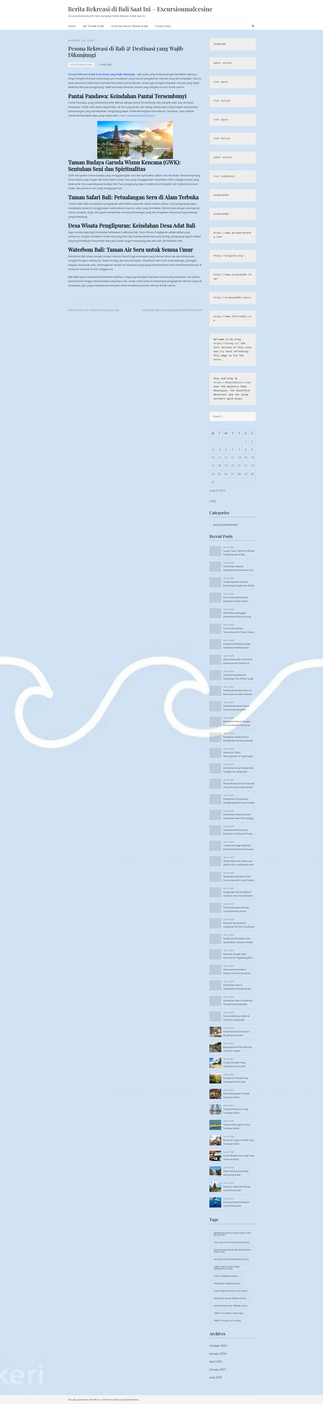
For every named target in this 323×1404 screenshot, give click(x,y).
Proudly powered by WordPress (84, 1399)
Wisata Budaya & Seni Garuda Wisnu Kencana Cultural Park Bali (238, 785)
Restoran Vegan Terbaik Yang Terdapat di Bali (238, 1142)
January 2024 (217, 1353)
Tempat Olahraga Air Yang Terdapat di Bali (236, 1126)
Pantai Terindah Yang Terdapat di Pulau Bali (234, 1064)
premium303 (221, 195)
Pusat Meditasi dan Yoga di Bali (231, 1291)
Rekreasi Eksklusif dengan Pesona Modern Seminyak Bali (236, 723)
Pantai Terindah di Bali (226, 1276)
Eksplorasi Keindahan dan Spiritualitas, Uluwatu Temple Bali (238, 940)
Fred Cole (106, 64)
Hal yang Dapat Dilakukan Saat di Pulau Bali (236, 1204)
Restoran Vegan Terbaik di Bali (230, 1298)
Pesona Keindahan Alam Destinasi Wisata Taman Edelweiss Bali (235, 599)
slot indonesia (224, 176)
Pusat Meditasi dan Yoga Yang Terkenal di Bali (238, 1157)
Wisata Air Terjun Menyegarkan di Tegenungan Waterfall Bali (238, 754)
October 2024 (217, 1346)
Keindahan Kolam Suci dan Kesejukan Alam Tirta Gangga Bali (238, 816)
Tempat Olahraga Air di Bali (229, 1313)
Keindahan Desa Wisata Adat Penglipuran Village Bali (238, 769)
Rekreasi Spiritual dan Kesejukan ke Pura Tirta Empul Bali (238, 925)
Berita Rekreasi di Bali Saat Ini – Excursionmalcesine (140, 9)
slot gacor (221, 82)
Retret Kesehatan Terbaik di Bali (231, 1305)
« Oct (212, 501)
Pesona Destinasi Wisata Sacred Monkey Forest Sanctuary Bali (236, 909)
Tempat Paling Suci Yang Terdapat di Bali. (235, 1111)
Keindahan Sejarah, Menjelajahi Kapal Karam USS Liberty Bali (238, 568)
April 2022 (215, 1361)
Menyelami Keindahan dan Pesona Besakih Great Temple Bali (238, 878)
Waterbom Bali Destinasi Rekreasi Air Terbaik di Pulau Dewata (238, 832)
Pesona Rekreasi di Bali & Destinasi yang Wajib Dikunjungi (101, 74)
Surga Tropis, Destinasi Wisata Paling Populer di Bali (238, 552)
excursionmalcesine (81, 64)
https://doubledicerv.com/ (232, 382)
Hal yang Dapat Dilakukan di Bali (232, 1242)
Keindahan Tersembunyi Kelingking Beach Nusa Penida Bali (238, 801)
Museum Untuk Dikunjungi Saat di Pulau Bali (236, 1188)
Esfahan (115, 1399)
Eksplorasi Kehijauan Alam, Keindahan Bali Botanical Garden (237, 646)
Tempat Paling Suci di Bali (227, 1320)
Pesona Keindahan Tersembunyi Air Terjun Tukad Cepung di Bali (238, 630)
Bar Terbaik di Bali (93, 26)
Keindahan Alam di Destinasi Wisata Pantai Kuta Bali (172, 310)
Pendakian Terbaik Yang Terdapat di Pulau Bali (235, 1080)
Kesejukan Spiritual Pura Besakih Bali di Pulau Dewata (238, 738)
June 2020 (215, 1377)
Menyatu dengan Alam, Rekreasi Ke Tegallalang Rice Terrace (238, 956)
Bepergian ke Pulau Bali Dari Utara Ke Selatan (237, 1048)
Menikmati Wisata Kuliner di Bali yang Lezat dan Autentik (237, 692)
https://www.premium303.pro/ (137, 115)
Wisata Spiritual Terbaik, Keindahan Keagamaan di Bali (238, 583)
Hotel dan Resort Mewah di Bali (129, 26)
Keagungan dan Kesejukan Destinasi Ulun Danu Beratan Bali (238, 894)
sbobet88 (219, 44)
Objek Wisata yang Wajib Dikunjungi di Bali (236, 1173)
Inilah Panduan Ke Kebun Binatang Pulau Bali (93, 310)
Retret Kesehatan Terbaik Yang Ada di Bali (236, 1095)
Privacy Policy (163, 26)
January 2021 (217, 1369)
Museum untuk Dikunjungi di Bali (231, 1259)
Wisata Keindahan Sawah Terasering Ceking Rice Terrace (236, 708)
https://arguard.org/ (228, 256)
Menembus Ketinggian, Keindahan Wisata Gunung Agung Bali (237, 615)
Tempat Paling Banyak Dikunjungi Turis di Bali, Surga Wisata (238, 677)
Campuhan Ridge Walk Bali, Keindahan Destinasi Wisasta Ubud (238, 847)
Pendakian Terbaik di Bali (227, 1283)
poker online (222, 63)
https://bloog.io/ (226, 343)
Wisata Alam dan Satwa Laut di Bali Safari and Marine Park (238, 862)
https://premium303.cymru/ (232, 297)
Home (72, 26)
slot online (221, 100)
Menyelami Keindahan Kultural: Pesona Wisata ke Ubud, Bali (237, 971)
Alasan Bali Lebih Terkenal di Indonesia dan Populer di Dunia (238, 661)
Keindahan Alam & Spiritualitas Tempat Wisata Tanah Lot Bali (237, 987)
